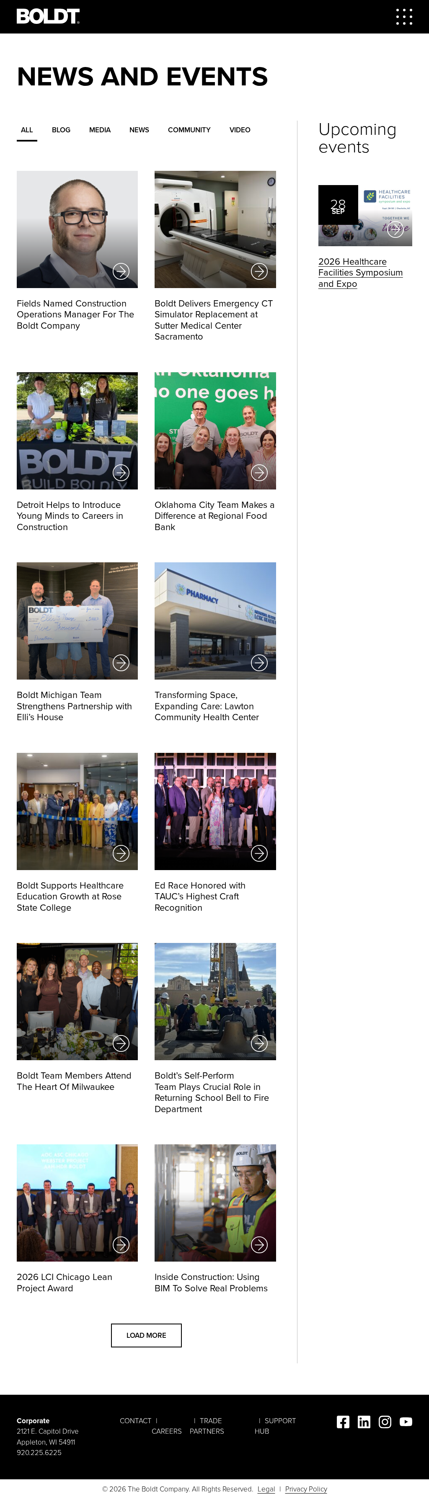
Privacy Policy (306, 1489)
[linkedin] (364, 1424)
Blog (61, 130)
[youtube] (406, 1423)
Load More (146, 1335)
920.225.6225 (39, 1452)
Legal (266, 1489)
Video (240, 130)
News (139, 130)
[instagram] (385, 1424)
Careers (167, 1431)
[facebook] (343, 1424)
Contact (136, 1421)
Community (189, 130)
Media (100, 130)
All (27, 130)
